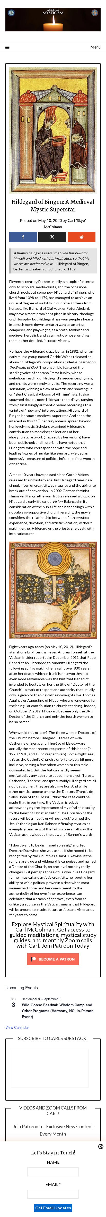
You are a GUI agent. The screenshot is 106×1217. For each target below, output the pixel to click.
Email (53, 1184)
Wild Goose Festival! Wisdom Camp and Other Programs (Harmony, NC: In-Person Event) (58, 1010)
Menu (95, 46)
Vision (57, 501)
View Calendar (17, 1027)
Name (53, 1162)
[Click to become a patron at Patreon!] (53, 966)
